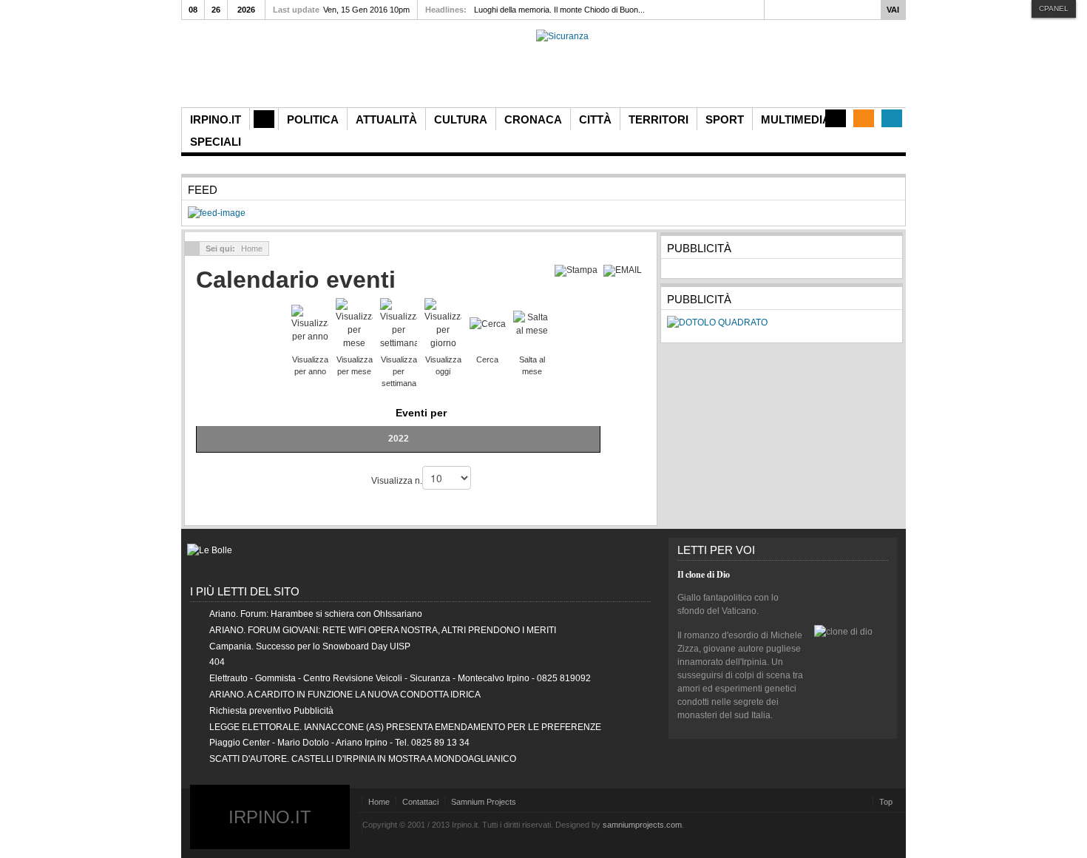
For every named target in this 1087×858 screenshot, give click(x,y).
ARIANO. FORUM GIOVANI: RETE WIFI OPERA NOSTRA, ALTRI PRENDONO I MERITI (382, 630)
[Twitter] (891, 118)
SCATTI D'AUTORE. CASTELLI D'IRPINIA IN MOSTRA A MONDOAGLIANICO (362, 759)
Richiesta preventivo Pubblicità (271, 711)
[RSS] (863, 118)
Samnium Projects (483, 801)
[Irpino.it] (263, 68)
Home (379, 801)
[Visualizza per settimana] (398, 323)
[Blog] (835, 118)
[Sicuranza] (562, 36)
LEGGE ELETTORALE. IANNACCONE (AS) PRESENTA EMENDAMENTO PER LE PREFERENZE (405, 727)
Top (886, 801)
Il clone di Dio (703, 574)
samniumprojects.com (642, 824)
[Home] (264, 119)
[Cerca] (488, 323)
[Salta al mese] (531, 323)
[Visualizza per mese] (354, 323)
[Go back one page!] (192, 248)
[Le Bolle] (209, 550)
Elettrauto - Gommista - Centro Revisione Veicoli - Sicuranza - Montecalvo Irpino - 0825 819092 (400, 678)
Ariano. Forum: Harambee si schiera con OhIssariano (315, 614)
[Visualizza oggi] (442, 323)
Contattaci (420, 801)
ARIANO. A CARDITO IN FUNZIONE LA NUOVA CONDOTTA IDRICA (345, 694)
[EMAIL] (624, 270)
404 (217, 662)
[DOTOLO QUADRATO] (717, 322)
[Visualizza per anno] (309, 323)
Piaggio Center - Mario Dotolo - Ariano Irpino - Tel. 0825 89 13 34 (339, 742)
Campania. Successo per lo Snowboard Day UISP (309, 646)
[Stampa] (578, 270)
